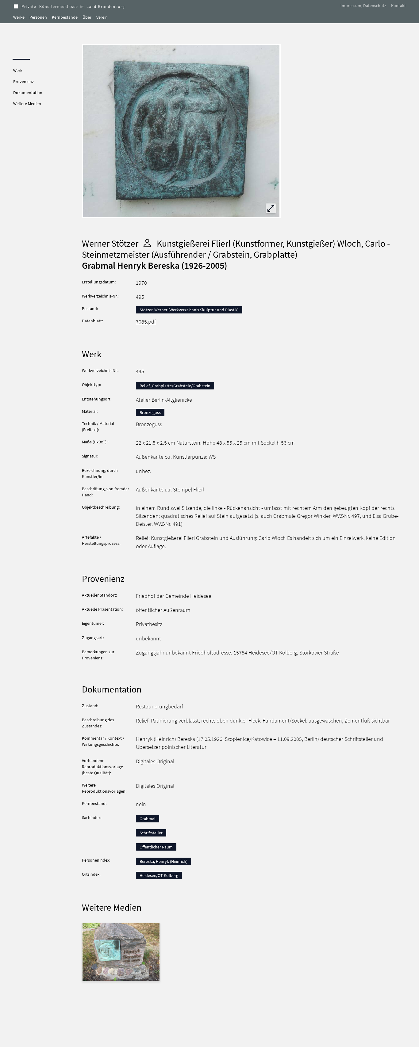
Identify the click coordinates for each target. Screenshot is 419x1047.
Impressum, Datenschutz (363, 5)
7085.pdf (146, 321)
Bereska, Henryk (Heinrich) (163, 861)
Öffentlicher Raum (156, 847)
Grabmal (148, 818)
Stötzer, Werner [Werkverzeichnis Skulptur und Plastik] (189, 310)
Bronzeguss (150, 412)
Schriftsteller (151, 833)
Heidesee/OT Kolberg (159, 875)
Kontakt (398, 5)
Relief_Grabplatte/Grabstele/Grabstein (175, 386)
